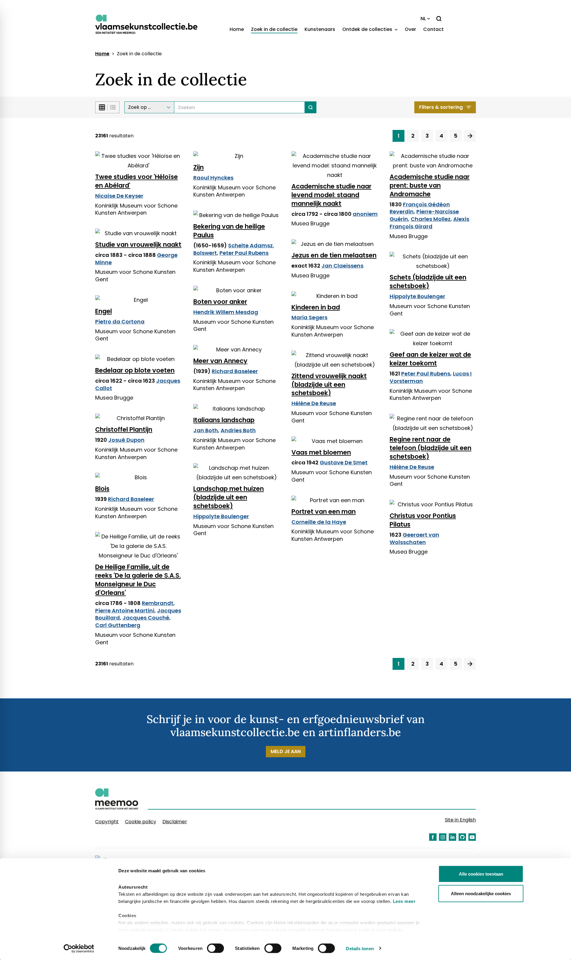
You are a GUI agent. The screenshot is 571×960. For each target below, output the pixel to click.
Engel (103, 311)
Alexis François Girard (429, 222)
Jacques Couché (146, 617)
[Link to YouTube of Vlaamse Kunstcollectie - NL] (472, 837)
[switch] (215, 948)
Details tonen (360, 948)
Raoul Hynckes (213, 177)
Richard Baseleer (235, 371)
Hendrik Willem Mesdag (225, 312)
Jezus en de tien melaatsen (334, 255)
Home (237, 29)
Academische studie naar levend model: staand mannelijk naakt (331, 195)
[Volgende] (470, 136)
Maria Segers (309, 317)
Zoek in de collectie (274, 29)
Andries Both (238, 430)
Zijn (198, 167)
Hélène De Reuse (313, 403)
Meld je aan (286, 751)
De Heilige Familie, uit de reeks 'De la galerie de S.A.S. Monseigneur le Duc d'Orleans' (138, 580)
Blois (102, 488)
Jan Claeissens (342, 265)
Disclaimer (174, 821)
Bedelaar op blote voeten (135, 370)
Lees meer (404, 901)
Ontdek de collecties (367, 29)
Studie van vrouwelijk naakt (138, 244)
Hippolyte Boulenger (417, 296)
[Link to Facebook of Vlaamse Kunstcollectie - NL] (433, 837)
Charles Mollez (431, 219)
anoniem (365, 214)
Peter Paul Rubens (244, 253)
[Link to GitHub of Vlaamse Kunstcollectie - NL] (462, 837)
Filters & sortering (441, 107)
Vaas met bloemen (321, 452)
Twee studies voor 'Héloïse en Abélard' (136, 181)
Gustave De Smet (344, 462)
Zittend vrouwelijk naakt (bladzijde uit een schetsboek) (329, 384)
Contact (433, 29)
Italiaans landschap (224, 420)
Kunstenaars (320, 29)
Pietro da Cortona (120, 321)
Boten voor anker (220, 301)
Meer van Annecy (220, 360)
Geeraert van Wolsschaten (414, 538)
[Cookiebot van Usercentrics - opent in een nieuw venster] (79, 948)
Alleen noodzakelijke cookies (481, 893)
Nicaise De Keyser (119, 195)
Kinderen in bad (315, 307)
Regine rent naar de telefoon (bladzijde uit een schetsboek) (430, 448)
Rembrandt (157, 603)
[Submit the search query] (310, 107)
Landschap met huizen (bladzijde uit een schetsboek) (228, 497)
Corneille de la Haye (318, 522)
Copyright (107, 821)
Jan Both (205, 430)
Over (410, 29)
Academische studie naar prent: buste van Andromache (430, 185)
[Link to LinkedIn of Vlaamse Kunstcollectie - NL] (452, 837)
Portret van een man (323, 511)
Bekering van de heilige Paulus (229, 230)
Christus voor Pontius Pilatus (423, 520)
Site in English (460, 819)
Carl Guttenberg (117, 625)
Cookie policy (140, 821)
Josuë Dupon (126, 440)
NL (423, 18)
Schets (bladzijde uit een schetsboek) (428, 281)
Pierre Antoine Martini (124, 610)
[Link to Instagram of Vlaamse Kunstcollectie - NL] (442, 837)
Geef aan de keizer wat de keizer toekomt (430, 358)
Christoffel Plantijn (123, 429)
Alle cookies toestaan (481, 873)
